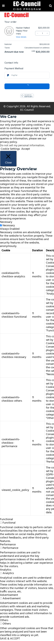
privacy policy (8, 142)
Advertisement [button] (9, 595)
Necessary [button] (6, 222)
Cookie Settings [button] (10, 149)
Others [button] (4, 620)
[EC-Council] (27, 6)
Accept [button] (25, 149)
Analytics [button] (5, 570)
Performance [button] (8, 544)
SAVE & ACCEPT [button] (10, 638)
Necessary (9, 225)
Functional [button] (6, 519)
